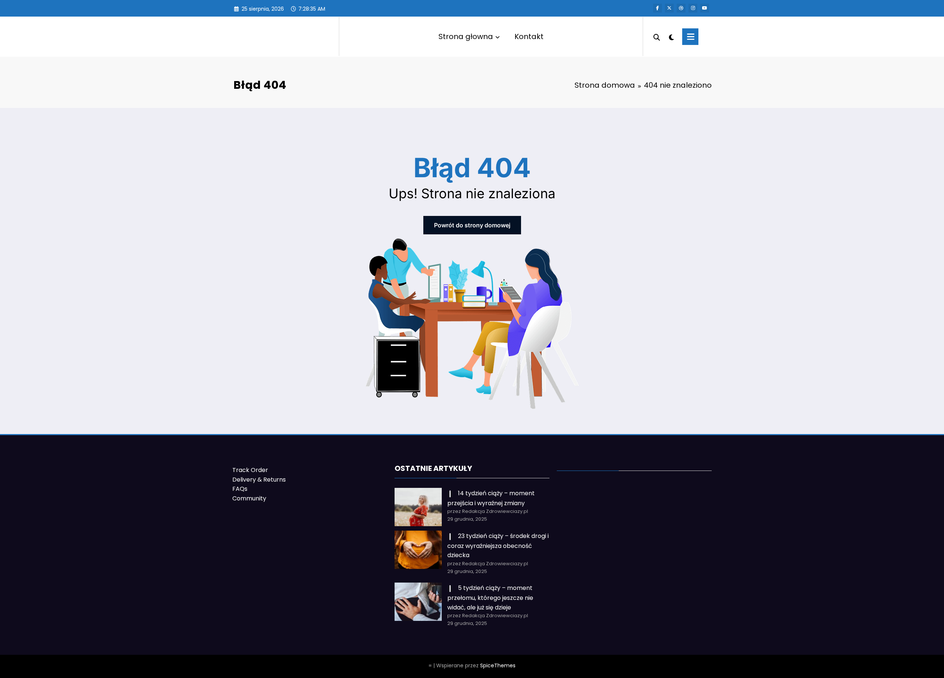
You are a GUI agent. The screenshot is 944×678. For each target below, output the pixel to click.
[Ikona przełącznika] (690, 36)
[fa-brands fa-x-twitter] (669, 8)
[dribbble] (681, 8)
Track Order (250, 470)
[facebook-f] (657, 8)
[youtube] (704, 8)
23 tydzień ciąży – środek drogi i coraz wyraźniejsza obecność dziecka (498, 545)
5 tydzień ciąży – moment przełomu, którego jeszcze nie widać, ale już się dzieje (490, 597)
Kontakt (529, 36)
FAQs (239, 489)
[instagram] (692, 8)
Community (249, 498)
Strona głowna (465, 36)
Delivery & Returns (259, 479)
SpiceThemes (498, 665)
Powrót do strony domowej (472, 225)
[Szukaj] (656, 36)
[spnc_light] (671, 36)
